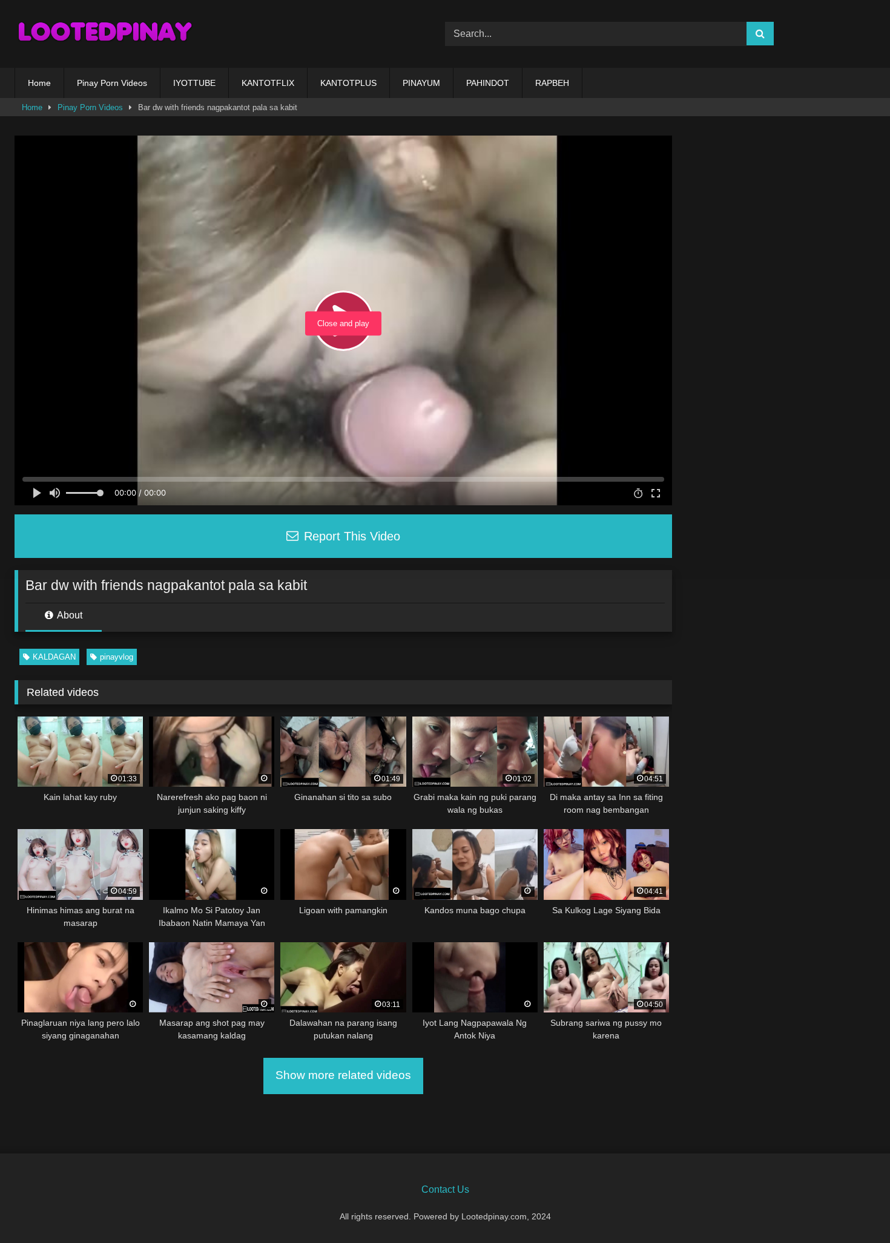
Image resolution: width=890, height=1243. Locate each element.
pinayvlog (116, 656)
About (68, 615)
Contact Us (445, 1189)
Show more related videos (343, 1075)
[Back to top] (852, 1207)
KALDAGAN (54, 656)
